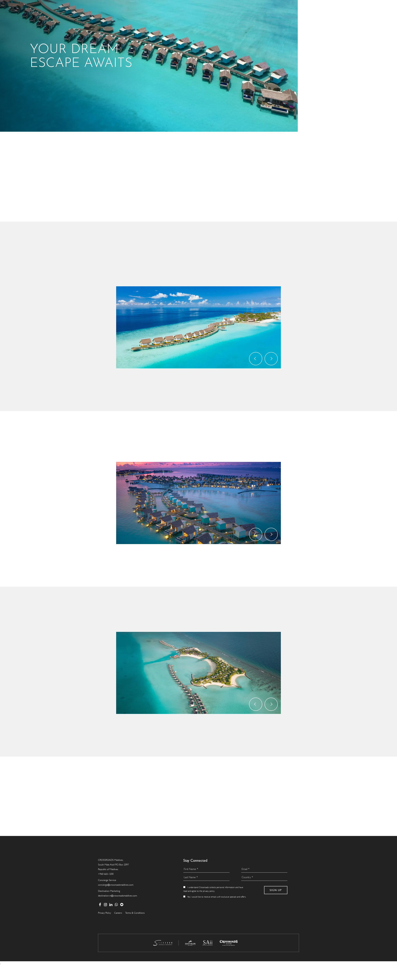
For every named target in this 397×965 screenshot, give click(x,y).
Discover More (281, 372)
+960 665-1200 (106, 874)
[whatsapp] (116, 905)
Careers (118, 912)
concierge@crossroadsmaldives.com (115, 884)
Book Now (202, 386)
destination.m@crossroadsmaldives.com (117, 895)
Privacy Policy (104, 912)
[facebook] (100, 905)
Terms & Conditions (135, 912)
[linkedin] (111, 905)
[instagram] (105, 905)
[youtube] (122, 905)
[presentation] (255, 358)
